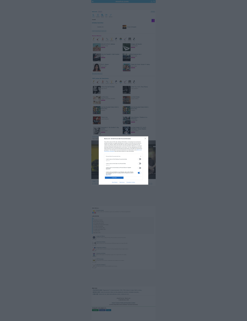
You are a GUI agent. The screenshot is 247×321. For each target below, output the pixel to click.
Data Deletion (115, 182)
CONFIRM (114, 177)
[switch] (139, 159)
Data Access (122, 182)
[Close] (146, 139)
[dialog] (123, 160)
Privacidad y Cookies (131, 182)
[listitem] (123, 156)
